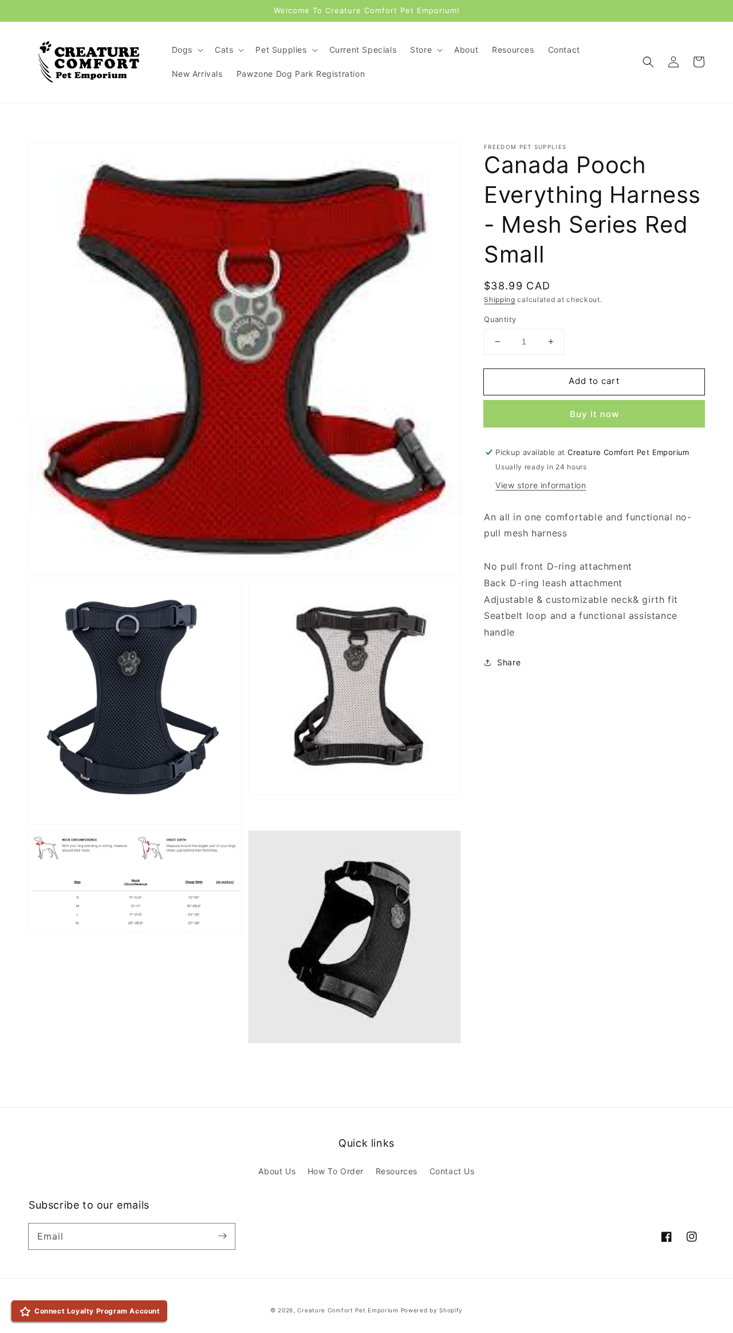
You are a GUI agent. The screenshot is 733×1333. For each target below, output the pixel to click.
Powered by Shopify (432, 1310)
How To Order (336, 1171)
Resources (396, 1171)
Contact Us (452, 1171)
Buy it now (594, 414)
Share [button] (509, 662)
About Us (276, 1171)
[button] (648, 62)
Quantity (500, 319)
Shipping (499, 299)
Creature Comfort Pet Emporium (347, 1310)
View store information (540, 485)
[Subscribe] (222, 1236)
